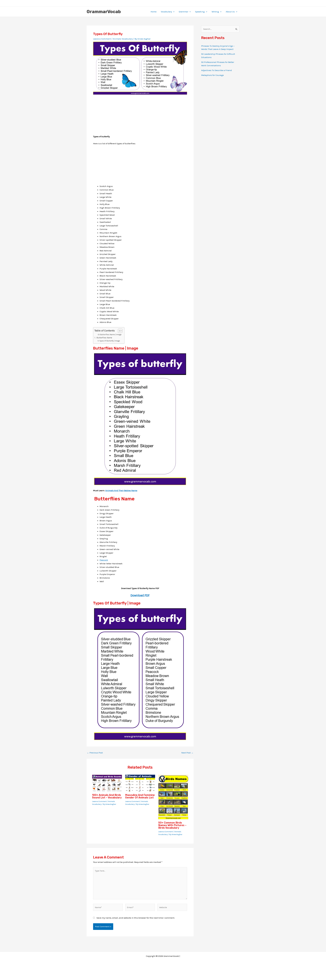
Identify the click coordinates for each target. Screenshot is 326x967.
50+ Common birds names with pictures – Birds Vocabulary (172, 825)
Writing (215, 11)
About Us (230, 11)
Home (154, 11)
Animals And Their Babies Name (121, 490)
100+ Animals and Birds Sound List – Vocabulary (107, 796)
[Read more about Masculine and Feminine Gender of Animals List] (140, 783)
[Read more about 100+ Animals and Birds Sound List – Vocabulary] (107, 783)
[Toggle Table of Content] (119, 331)
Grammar (183, 11)
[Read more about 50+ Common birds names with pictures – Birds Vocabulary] (173, 796)
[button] (173, 12)
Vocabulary (166, 11)
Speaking (200, 11)
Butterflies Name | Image (110, 334)
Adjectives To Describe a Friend (216, 70)
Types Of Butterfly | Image (109, 341)
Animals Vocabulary (123, 38)
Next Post (187, 753)
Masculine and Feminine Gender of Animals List (140, 796)
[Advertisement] (140, 117)
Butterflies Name (104, 338)
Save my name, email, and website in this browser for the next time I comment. (136, 918)
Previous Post (95, 753)
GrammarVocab (104, 11)
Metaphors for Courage (212, 75)
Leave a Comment (102, 38)
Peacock (104, 560)
